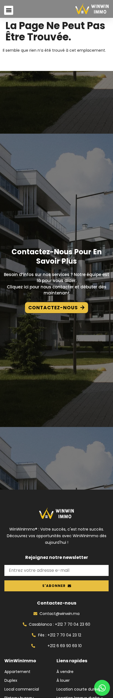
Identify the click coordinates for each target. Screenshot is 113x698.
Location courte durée (77, 689)
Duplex (10, 680)
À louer (63, 680)
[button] (8, 10)
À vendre (65, 671)
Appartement (17, 671)
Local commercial (21, 689)
